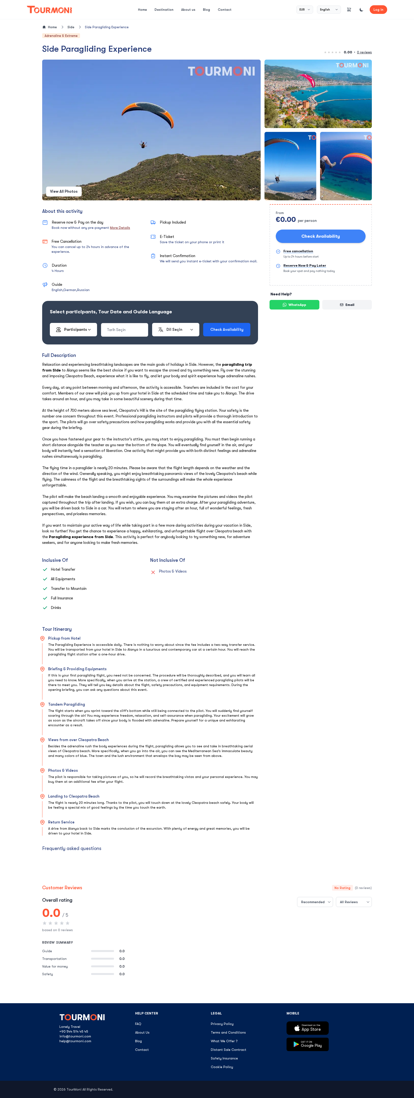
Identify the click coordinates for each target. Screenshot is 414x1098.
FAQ (138, 1024)
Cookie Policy (222, 1067)
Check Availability (320, 236)
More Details (120, 228)
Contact (224, 9)
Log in (378, 9)
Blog (206, 9)
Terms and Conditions (228, 1032)
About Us (142, 1032)
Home (142, 9)
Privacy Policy (222, 1024)
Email (349, 305)
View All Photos (64, 191)
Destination (164, 9)
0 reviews (364, 52)
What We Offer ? (224, 1041)
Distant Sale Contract (228, 1050)
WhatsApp (297, 305)
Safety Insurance (224, 1058)
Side (70, 27)
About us (188, 9)
